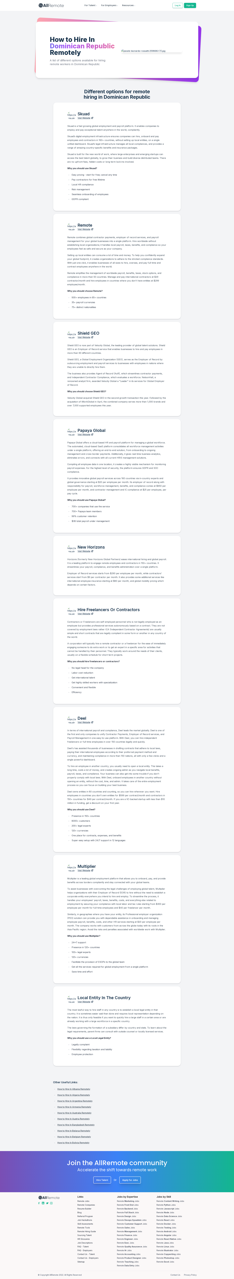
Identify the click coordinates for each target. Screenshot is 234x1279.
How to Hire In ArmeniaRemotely (74, 1107)
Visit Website (84, 118)
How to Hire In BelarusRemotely (73, 1130)
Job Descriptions (85, 1243)
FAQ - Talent (83, 1246)
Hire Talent (102, 1180)
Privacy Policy (190, 1275)
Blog (79, 1212)
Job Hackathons (84, 1220)
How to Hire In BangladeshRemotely (76, 1124)
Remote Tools (83, 1227)
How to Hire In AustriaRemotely (73, 1118)
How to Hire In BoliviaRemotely (73, 1142)
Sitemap (81, 1262)
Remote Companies (86, 1205)
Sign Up (190, 5)
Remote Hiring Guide (86, 1231)
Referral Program (85, 1216)
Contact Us (175, 1275)
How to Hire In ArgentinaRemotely (74, 1101)
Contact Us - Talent (86, 1254)
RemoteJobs (128, 1201)
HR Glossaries (83, 1239)
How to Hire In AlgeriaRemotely (73, 1095)
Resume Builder (84, 1209)
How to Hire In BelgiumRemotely (74, 1136)
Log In (178, 5)
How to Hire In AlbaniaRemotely (73, 1089)
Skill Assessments (85, 1224)
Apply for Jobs (130, 1180)
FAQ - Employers (84, 1250)
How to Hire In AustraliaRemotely (74, 1113)
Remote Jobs (83, 1201)
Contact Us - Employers (87, 1258)
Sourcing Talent (84, 1235)
